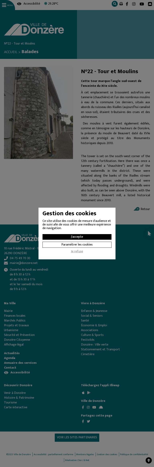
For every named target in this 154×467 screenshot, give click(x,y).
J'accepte (77, 237)
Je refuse (77, 252)
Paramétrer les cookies (77, 244)
